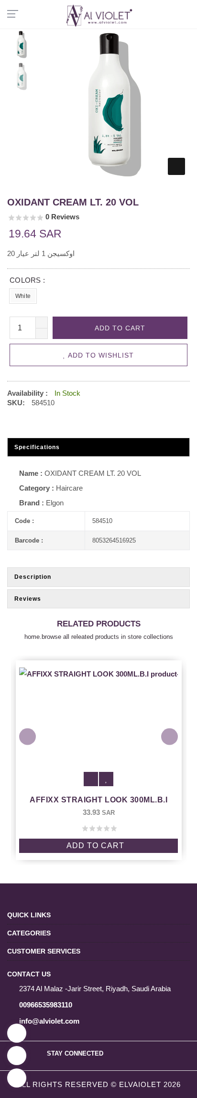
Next (169, 736)
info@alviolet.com (49, 1021)
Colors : (27, 280)
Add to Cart (95, 845)
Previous (27, 736)
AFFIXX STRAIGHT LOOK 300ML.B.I (98, 800)
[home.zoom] (176, 166)
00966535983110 (45, 1005)
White (23, 296)
